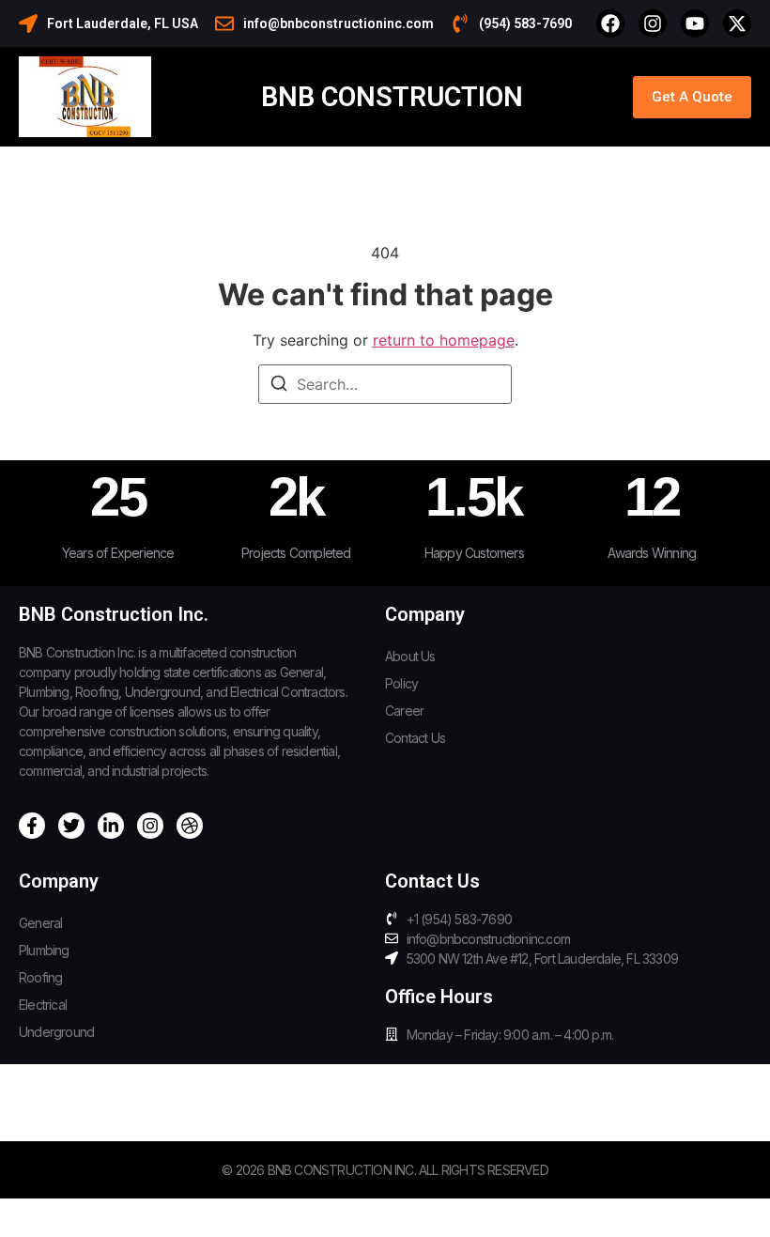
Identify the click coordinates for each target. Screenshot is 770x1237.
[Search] (278, 386)
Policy (401, 683)
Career (404, 711)
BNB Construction (392, 97)
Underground (56, 1032)
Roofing (40, 977)
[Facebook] (610, 23)
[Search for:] (385, 384)
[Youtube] (695, 23)
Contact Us (415, 738)
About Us (410, 656)
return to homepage (444, 340)
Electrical (43, 1005)
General (40, 923)
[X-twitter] (737, 23)
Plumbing (44, 950)
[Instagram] (653, 23)
